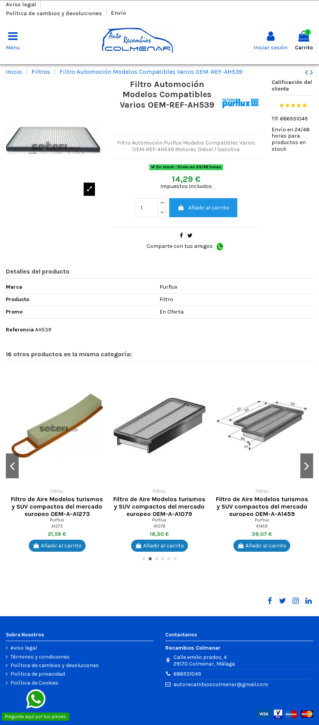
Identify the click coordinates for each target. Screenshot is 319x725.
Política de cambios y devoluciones (54, 12)
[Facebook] (269, 601)
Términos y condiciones (40, 657)
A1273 (57, 526)
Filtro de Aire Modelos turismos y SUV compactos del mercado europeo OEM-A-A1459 (262, 506)
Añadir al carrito (208, 207)
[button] (102, 378)
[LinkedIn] (308, 601)
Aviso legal (22, 4)
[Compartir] (181, 235)
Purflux (57, 520)
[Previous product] (307, 72)
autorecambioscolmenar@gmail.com (221, 684)
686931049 (187, 674)
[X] (282, 601)
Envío (118, 12)
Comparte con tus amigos (180, 246)
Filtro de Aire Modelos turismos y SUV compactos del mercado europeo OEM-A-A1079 (159, 506)
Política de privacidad (38, 674)
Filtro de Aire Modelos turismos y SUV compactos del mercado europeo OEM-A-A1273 (57, 506)
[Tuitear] (190, 235)
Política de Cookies (34, 683)
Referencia (20, 330)
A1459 (262, 526)
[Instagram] (295, 601)
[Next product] (311, 72)
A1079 (159, 526)
